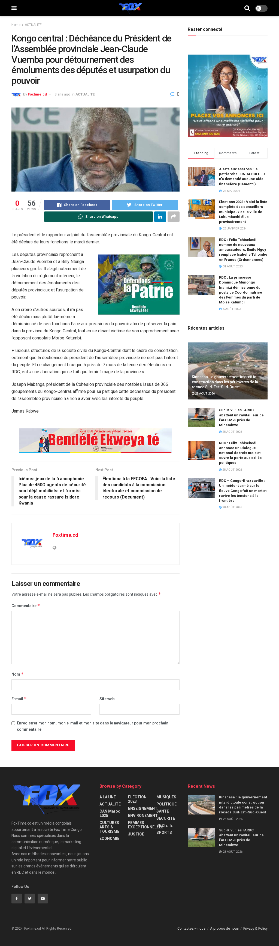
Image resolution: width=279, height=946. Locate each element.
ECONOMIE (109, 838)
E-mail (19, 698)
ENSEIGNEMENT (142, 808)
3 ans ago (62, 94)
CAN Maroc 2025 (109, 813)
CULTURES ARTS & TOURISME (109, 827)
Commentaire (25, 605)
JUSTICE (136, 834)
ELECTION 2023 (137, 799)
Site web (106, 699)
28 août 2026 (204, 393)
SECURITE (165, 818)
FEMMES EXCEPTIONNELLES (145, 824)
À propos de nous (224, 928)
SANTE (162, 811)
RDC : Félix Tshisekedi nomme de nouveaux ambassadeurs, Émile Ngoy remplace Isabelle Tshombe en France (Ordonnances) (243, 250)
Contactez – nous (191, 928)
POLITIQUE (166, 804)
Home (15, 25)
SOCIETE (164, 825)
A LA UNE (107, 797)
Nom (17, 674)
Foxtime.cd (37, 94)
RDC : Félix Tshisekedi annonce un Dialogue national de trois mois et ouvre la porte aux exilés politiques (240, 453)
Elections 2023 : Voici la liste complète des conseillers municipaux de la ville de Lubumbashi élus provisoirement (243, 212)
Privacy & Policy (255, 928)
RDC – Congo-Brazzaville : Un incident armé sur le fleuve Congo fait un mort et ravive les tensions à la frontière (242, 491)
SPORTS (164, 832)
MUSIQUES (166, 797)
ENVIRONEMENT (143, 815)
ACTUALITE (33, 25)
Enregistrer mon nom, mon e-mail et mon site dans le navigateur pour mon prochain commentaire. (92, 726)
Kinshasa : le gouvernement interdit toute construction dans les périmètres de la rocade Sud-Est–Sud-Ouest (227, 382)
